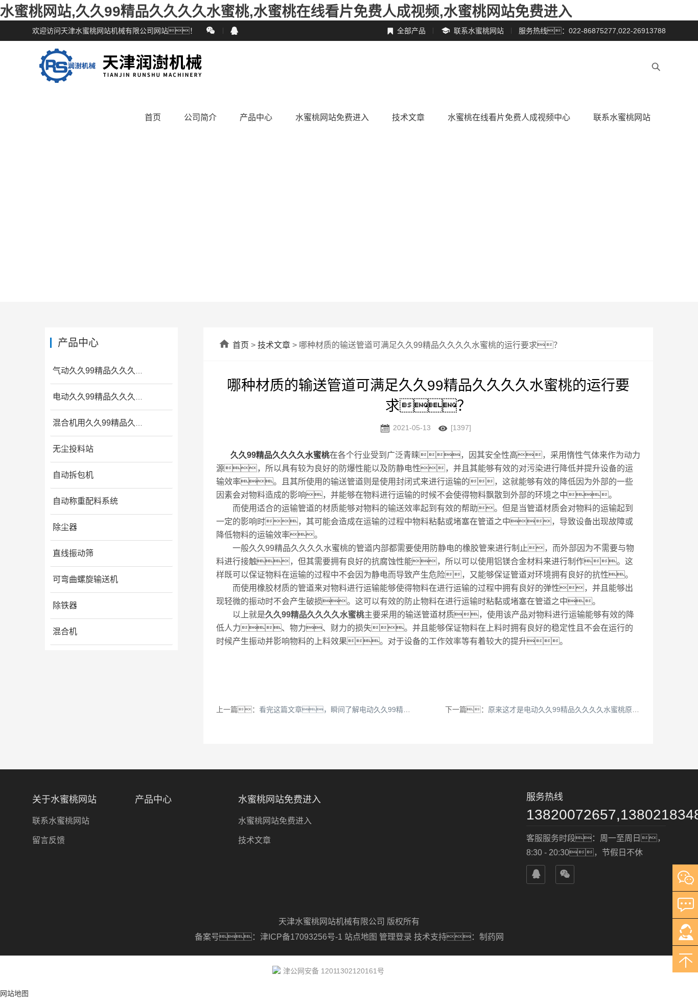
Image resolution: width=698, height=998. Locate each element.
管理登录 (395, 937)
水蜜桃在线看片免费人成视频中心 (509, 117)
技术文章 (408, 117)
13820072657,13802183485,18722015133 (596, 815)
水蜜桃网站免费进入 (332, 117)
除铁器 (65, 605)
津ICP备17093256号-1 (302, 937)
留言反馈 (48, 840)
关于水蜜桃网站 (64, 799)
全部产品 (406, 31)
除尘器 (65, 527)
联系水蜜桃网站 (472, 31)
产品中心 (256, 117)
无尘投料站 (73, 449)
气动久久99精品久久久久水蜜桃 (110, 370)
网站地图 (14, 993)
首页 (153, 117)
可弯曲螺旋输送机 (85, 579)
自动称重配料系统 (85, 501)
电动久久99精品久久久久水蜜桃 (110, 396)
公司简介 (200, 117)
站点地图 (360, 937)
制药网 (491, 937)
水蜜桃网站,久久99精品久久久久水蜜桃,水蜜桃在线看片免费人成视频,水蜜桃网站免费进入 (286, 11)
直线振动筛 (73, 553)
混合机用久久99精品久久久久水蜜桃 (118, 422)
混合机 (65, 631)
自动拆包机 (73, 475)
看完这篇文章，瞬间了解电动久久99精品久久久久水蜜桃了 (363, 709)
